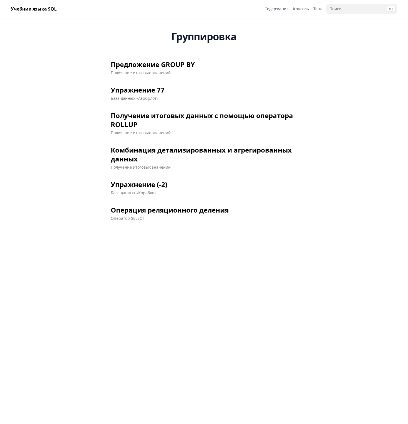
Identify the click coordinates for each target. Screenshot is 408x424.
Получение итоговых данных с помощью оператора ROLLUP (202, 120)
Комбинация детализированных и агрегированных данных (201, 154)
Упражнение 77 (138, 90)
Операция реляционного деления (170, 210)
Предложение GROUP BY (153, 64)
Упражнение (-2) (139, 184)
